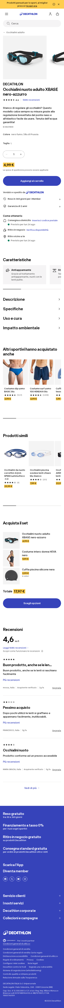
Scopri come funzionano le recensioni (21, 651)
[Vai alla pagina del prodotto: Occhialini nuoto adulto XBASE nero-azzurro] (11, 540)
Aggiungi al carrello (32, 180)
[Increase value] (20, 154)
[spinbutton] (13, 154)
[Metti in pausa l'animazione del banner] (53, 4)
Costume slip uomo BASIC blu (14, 390)
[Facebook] (5, 879)
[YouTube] (18, 879)
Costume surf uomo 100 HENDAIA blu (40, 390)
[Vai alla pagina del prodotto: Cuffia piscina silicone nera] (11, 576)
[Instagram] (25, 879)
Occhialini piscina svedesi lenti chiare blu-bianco (40, 473)
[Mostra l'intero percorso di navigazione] (4, 32)
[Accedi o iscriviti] (50, 14)
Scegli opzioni (32, 603)
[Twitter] (12, 879)
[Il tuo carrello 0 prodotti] (57, 14)
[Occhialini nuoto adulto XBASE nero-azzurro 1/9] (25, 57)
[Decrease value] (6, 154)
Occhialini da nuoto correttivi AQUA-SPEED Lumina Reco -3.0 (14, 474)
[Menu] (6, 14)
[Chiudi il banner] (58, 4)
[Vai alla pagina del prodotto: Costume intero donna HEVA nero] (11, 558)
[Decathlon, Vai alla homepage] (28, 14)
